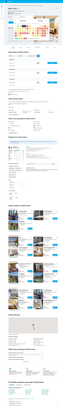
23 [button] (20, 33)
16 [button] (20, 30)
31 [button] (44, 35)
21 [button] (15, 33)
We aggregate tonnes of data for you (15, 403)
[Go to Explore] (1, 13)
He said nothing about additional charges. (34, 156)
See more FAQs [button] (25, 361)
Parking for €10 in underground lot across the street (36, 154)
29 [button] (18, 35)
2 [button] (20, 26)
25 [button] (25, 33)
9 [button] (20, 28)
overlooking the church (12, 176)
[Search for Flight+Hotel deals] (1, 11)
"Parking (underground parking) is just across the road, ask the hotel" (38, 157)
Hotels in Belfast (11, 391)
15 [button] (18, 30)
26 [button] (27, 33)
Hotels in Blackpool (12, 389)
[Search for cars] (1, 9)
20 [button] (29, 30)
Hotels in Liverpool (28, 389)
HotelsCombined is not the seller (14, 401)
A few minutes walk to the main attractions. (34, 149)
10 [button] (22, 28)
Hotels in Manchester (12, 392)
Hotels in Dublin (28, 392)
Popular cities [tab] (11, 384)
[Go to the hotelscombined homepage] (7, 1)
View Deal (30, 218)
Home (9, 5)
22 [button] (18, 33)
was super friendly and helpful (32, 150)
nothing (10, 172)
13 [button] (29, 28)
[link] (14, 231)
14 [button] (15, 30)
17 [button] (22, 30)
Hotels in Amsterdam (45, 389)
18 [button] (25, 30)
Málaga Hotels (28, 5)
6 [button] (35, 28)
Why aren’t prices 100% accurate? (15, 405)
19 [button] (27, 30)
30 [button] (20, 35)
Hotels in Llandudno (45, 391)
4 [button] (47, 26)
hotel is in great (11, 170)
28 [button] (15, 35)
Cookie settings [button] (11, 92)
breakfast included (12, 168)
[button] (2, 1)
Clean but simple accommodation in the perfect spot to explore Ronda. (39, 148)
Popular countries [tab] (19, 384)
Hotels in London (44, 392)
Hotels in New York (28, 391)
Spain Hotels (12, 5)
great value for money (18, 170)
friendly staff (11, 166)
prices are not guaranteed (30, 398)
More (9, 104)
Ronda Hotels (34, 5)
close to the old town (12, 174)
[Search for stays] (1, 7)
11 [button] (25, 28)
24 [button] (22, 33)
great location (16, 166)
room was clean (18, 168)
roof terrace (14, 172)
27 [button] (29, 33)
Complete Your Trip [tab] (27, 384)
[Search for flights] (1, 5)
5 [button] (27, 26)
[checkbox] (13, 194)
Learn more (32, 89)
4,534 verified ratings (17, 13)
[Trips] (1, 16)
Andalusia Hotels (20, 5)
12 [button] (27, 28)
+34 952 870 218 (11, 12)
